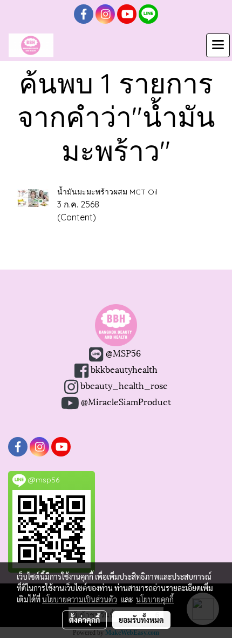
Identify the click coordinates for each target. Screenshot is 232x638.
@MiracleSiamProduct (126, 401)
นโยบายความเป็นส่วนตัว (79, 599)
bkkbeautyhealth (124, 368)
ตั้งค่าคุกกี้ (84, 619)
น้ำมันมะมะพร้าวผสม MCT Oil (107, 192)
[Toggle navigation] (218, 45)
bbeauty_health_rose (123, 385)
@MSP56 (122, 352)
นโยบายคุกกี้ (155, 599)
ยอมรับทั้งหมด (141, 619)
